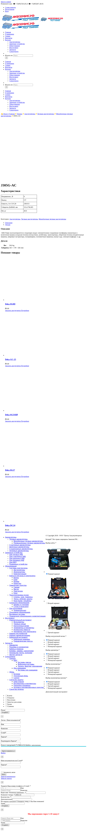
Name (3, 803)
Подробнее (25, 310)
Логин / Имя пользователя (11, 720)
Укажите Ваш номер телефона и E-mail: (16, 786)
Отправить (5, 712)
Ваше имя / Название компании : (13, 792)
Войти (3, 753)
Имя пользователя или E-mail (12, 760)
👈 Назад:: (4, 114)
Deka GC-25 (10, 359)
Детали (7, 225)
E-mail (3, 733)
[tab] (45, 223)
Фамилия (4, 728)
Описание (8, 223)
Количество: (6, 797)
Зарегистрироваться (8, 776)
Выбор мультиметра (53, 664)
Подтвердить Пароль (9, 741)
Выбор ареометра (53, 650)
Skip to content (6, 2)
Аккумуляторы (14, 219)
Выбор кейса (51, 543)
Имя (2, 724)
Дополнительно (6, 799)
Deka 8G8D (10, 304)
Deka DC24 (10, 525)
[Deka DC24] (45, 500)
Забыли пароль (6, 778)
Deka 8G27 (10, 470)
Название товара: (8, 795)
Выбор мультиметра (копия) (56, 678)
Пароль (4, 737)
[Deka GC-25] (45, 334)
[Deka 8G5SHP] (45, 389)
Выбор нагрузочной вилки (56, 636)
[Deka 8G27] (45, 444)
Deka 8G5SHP (11, 415)
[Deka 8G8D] (45, 278)
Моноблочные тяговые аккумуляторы (52, 219)
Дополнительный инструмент (56, 692)
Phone (3, 710)
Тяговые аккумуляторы (29, 219)
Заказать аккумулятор (13, 310)
